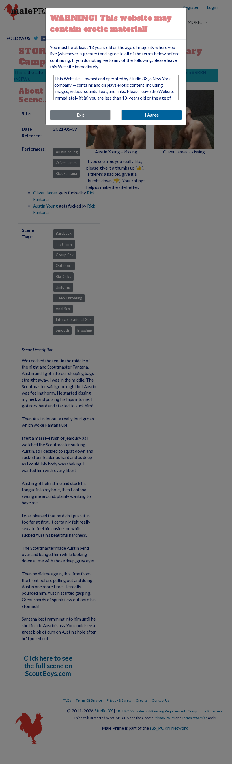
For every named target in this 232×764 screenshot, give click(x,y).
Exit (80, 114)
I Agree (152, 114)
